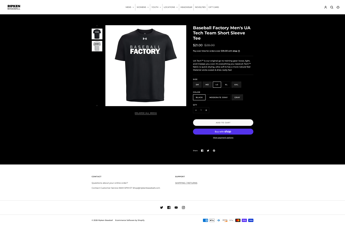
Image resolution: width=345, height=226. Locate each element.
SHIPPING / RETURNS (186, 183)
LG (217, 84)
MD (207, 84)
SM (197, 84)
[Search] (332, 7)
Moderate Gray (218, 97)
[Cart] (338, 7)
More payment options (223, 137)
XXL (236, 84)
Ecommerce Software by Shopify (129, 220)
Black (199, 97)
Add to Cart (223, 122)
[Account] (326, 7)
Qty (195, 105)
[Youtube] (176, 207)
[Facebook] (169, 207)
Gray (237, 97)
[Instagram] (183, 207)
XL (226, 84)
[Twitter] (162, 207)
